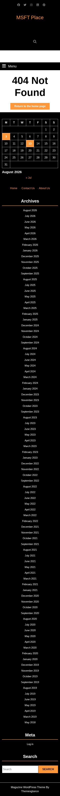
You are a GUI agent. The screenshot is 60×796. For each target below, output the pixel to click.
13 (30, 143)
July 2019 (30, 693)
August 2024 (30, 348)
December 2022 (30, 463)
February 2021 (30, 584)
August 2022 (30, 486)
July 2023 (30, 423)
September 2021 (30, 544)
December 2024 (30, 325)
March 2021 (30, 578)
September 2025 (30, 273)
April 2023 (30, 440)
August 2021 (30, 549)
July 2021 (30, 555)
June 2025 (30, 290)
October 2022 (30, 475)
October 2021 (30, 538)
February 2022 (30, 521)
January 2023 (30, 457)
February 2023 (30, 452)
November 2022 (30, 469)
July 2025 (30, 285)
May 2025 (30, 296)
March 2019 (30, 716)
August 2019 (30, 687)
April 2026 (30, 233)
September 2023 (30, 411)
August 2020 (30, 618)
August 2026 (30, 210)
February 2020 (30, 653)
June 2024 (30, 359)
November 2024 (30, 331)
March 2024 (30, 377)
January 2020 (30, 659)
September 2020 (30, 613)
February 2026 (30, 244)
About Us (44, 188)
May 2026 (30, 227)
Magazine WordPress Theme (28, 787)
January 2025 (30, 319)
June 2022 (30, 498)
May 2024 (30, 365)
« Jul (29, 177)
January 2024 (30, 388)
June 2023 (30, 429)
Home (13, 188)
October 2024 (30, 336)
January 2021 (30, 590)
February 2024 (30, 382)
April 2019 (30, 710)
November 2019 (30, 670)
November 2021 (30, 532)
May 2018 (30, 722)
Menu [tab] (12, 66)
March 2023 (30, 446)
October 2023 (30, 406)
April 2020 (30, 641)
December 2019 (30, 664)
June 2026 (30, 221)
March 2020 (30, 647)
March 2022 (30, 515)
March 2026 (30, 239)
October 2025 (30, 267)
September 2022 (30, 480)
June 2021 (30, 561)
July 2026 (30, 216)
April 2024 (30, 371)
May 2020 (30, 636)
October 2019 (30, 676)
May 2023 (30, 434)
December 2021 (30, 526)
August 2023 (30, 417)
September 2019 (30, 682)
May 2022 (30, 503)
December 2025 (30, 256)
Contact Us (28, 188)
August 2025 (30, 279)
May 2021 (30, 567)
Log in (30, 744)
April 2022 (30, 509)
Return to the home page (32, 107)
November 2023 (30, 400)
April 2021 (30, 572)
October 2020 (30, 607)
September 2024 (30, 342)
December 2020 (30, 595)
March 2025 (30, 308)
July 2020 (30, 624)
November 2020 (30, 601)
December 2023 (30, 394)
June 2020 (30, 630)
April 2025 (30, 302)
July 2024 (30, 354)
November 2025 (30, 262)
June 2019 (30, 699)
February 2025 (30, 313)
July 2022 (30, 492)
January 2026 (30, 250)
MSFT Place (30, 17)
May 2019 (30, 705)
